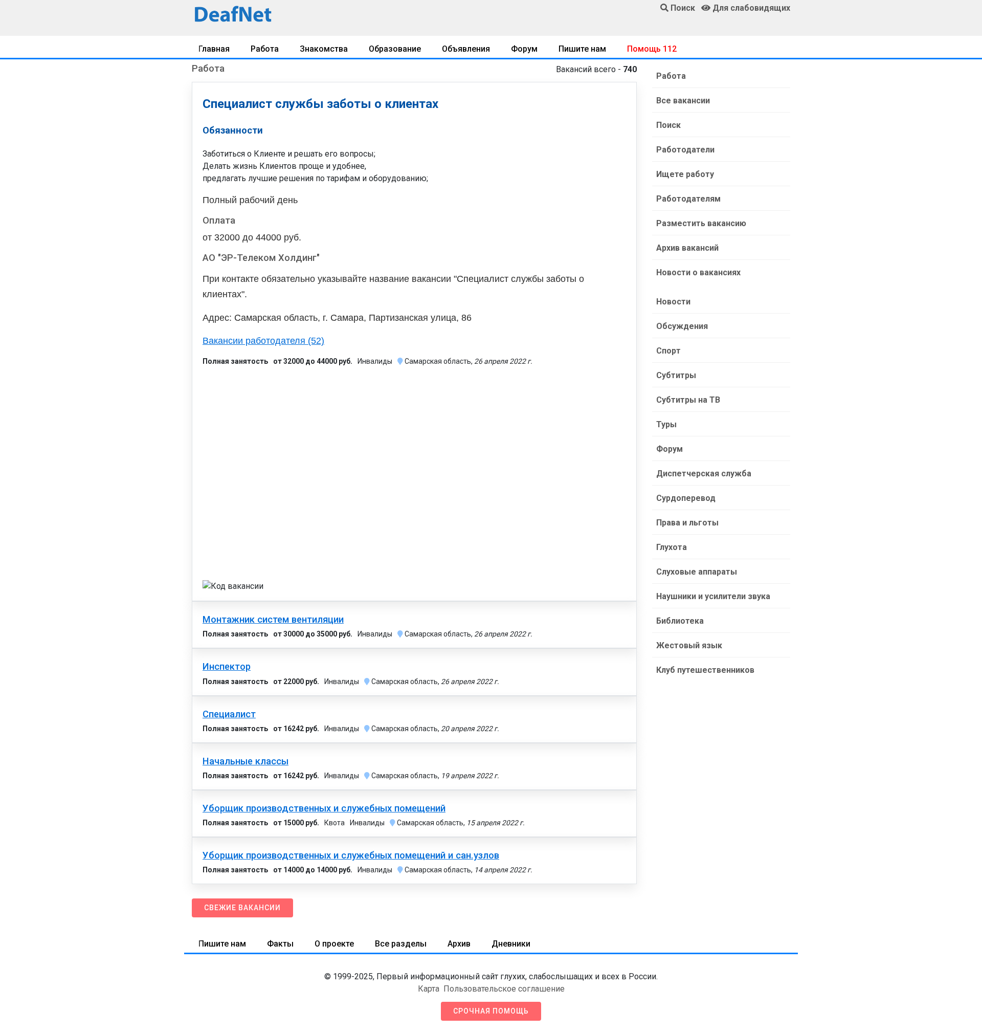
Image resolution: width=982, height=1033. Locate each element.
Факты (280, 944)
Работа (265, 49)
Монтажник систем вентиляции (273, 619)
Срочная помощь (491, 1011)
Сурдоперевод (686, 498)
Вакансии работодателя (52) (263, 341)
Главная (214, 49)
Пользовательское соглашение (504, 989)
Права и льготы (687, 523)
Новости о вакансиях (698, 272)
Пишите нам (582, 49)
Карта (428, 989)
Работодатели (685, 150)
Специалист (229, 714)
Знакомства (324, 49)
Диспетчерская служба (703, 473)
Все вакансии (683, 100)
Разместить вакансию (701, 223)
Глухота (671, 547)
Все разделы (401, 944)
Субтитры (676, 375)
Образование (395, 49)
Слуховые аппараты (696, 572)
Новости (673, 301)
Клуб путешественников (705, 670)
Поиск (668, 125)
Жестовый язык (689, 645)
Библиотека (680, 621)
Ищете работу (685, 174)
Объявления (466, 49)
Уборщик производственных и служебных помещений (324, 808)
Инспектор (227, 667)
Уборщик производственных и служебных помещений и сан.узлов (351, 855)
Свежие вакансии (242, 908)
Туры (666, 424)
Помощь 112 (652, 49)
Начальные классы (245, 761)
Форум (524, 49)
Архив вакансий (687, 248)
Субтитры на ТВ (688, 400)
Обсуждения (682, 326)
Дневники (511, 944)
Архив (459, 944)
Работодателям (688, 199)
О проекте (334, 944)
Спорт (668, 351)
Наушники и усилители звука (713, 596)
